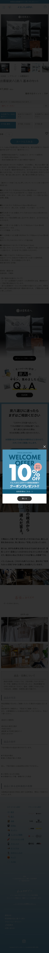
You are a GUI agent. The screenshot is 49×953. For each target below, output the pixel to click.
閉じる (24, 498)
